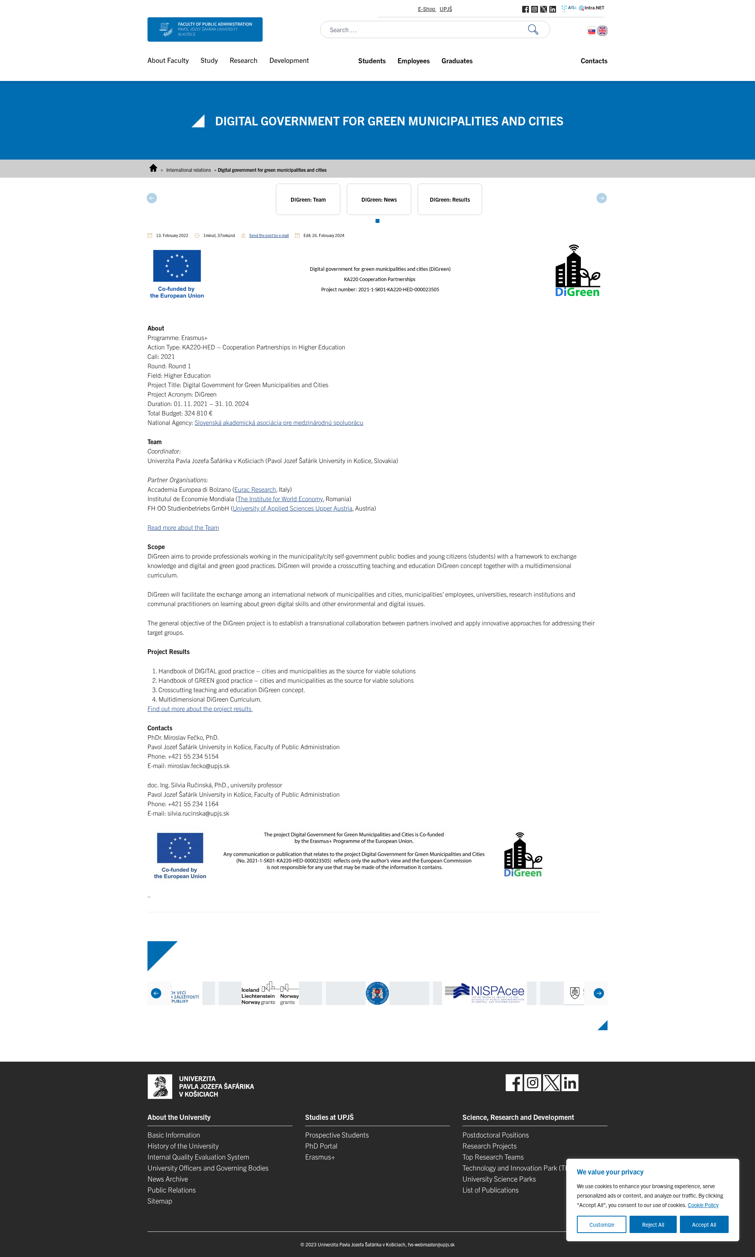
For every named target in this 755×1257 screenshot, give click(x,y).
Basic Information (173, 1134)
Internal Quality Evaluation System (198, 1156)
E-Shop (427, 8)
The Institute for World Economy (280, 498)
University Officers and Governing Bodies (208, 1167)
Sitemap (159, 1200)
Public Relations (171, 1189)
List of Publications (490, 1189)
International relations (188, 170)
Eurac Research (255, 489)
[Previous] (156, 993)
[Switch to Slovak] (591, 30)
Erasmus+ (320, 1156)
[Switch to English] (602, 30)
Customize (601, 1224)
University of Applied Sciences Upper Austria (292, 508)
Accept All (704, 1224)
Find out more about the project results (200, 708)
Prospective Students (337, 1134)
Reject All (653, 1224)
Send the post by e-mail (269, 235)
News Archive (167, 1178)
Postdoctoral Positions (495, 1134)
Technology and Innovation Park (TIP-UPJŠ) (527, 1167)
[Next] (599, 993)
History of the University (183, 1145)
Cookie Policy (703, 1204)
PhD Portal (321, 1145)
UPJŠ (446, 8)
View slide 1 (377, 221)
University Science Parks (499, 1178)
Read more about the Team (183, 527)
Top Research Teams (493, 1156)
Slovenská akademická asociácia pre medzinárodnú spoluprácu (279, 422)
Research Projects (489, 1145)
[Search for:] (539, 30)
